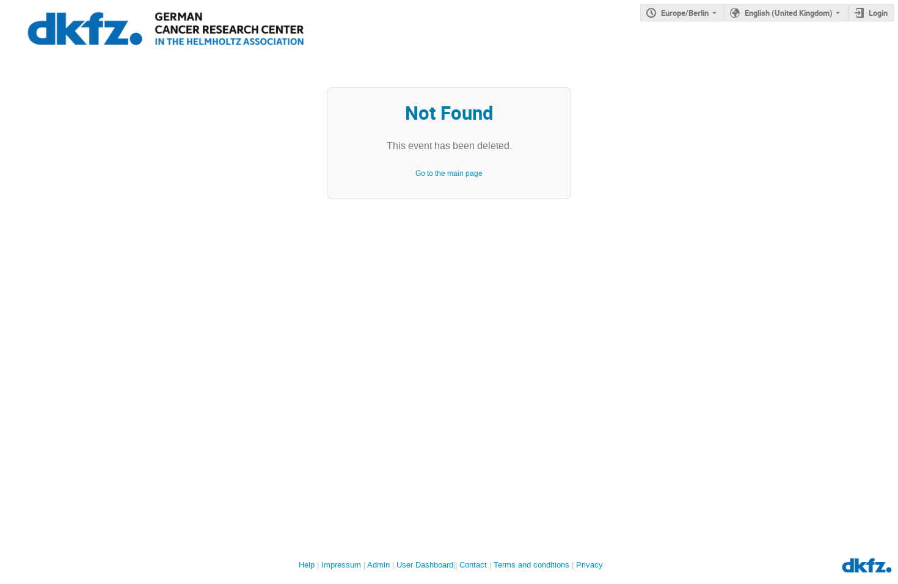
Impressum (341, 565)
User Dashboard (424, 565)
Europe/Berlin (685, 12)
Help (307, 565)
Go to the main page (449, 173)
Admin (378, 565)
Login (878, 12)
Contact (473, 565)
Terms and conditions (531, 565)
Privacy (589, 565)
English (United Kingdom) (789, 12)
